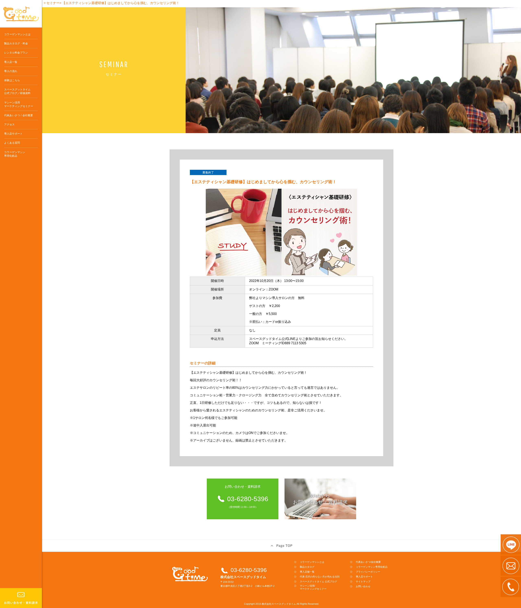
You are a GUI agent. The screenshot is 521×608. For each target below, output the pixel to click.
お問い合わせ (363, 586)
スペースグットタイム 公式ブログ (318, 581)
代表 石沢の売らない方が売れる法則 (319, 576)
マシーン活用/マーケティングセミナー (313, 587)
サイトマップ (363, 581)
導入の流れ (10, 71)
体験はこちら (12, 80)
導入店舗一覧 (307, 571)
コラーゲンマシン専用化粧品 (14, 154)
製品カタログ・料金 (16, 43)
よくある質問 (12, 142)
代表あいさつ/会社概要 (368, 562)
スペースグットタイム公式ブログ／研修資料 (17, 91)
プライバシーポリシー (368, 571)
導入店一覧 (10, 62)
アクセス (9, 124)
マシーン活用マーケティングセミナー (18, 104)
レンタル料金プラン (16, 52)
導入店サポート (13, 133)
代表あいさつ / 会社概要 (18, 115)
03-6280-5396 (249, 570)
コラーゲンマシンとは (17, 34)
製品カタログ (307, 566)
